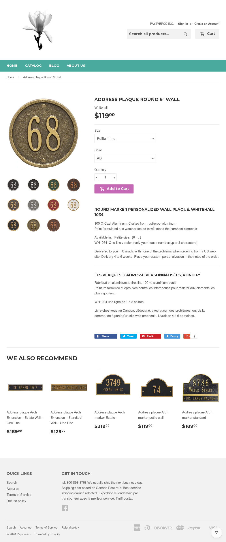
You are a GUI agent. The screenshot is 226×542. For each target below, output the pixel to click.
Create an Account (206, 24)
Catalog (33, 65)
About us (76, 65)
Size (97, 130)
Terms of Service (19, 494)
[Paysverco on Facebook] (65, 509)
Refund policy (16, 500)
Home (12, 65)
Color (98, 150)
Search (12, 482)
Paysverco (23, 534)
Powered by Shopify (47, 534)
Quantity (100, 169)
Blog (54, 65)
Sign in (183, 24)
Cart (210, 34)
